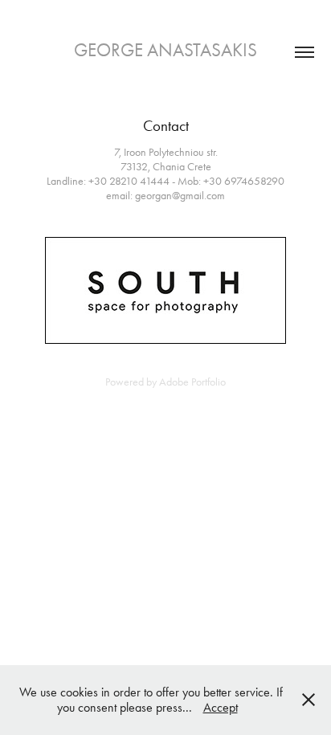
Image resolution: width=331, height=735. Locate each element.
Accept (220, 707)
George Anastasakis (165, 50)
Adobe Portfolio (192, 382)
